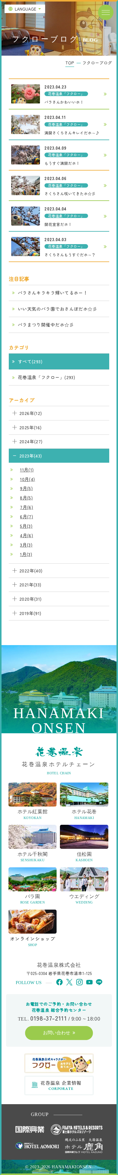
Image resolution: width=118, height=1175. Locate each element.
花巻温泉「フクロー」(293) (46, 377)
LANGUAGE (25, 9)
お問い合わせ (56, 1032)
